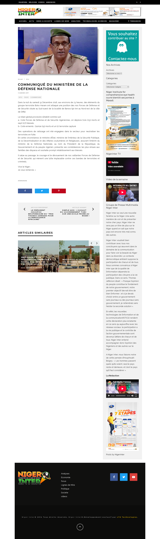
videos (41, 2)
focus (26, 97)
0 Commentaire (36, 97)
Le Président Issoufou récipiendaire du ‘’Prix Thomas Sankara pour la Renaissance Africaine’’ (41, 214)
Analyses (75, 21)
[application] (122, 388)
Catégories (111, 83)
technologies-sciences (95, 21)
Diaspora (23, 2)
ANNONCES (50, 2)
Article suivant (79, 207)
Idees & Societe (44, 21)
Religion (33, 2)
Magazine (114, 21)
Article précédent (39, 207)
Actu (31, 21)
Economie (65, 477)
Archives (110, 70)
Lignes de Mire (61, 21)
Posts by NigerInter (115, 454)
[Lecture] (109, 396)
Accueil (23, 21)
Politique (65, 489)
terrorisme (23, 181)
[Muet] (132, 396)
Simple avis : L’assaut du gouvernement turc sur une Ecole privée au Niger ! (74, 213)
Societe (64, 492)
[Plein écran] (136, 396)
